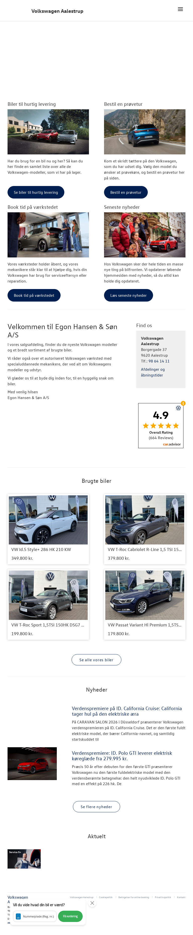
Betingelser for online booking (133, 897)
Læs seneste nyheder (128, 295)
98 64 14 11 (159, 360)
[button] (48, 912)
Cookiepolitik (106, 897)
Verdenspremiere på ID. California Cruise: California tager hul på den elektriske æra (127, 711)
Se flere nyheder (96, 806)
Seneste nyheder (122, 207)
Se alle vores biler (96, 659)
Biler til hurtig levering (32, 104)
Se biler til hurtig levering (36, 192)
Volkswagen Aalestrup (57, 11)
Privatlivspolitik (163, 897)
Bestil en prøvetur (123, 104)
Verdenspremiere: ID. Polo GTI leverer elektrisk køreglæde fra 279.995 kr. (122, 755)
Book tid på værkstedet (33, 207)
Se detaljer (48, 529)
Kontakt (181, 897)
